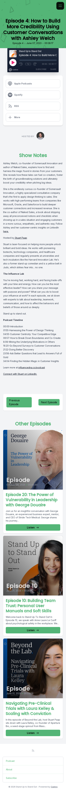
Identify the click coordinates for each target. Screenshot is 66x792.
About (9, 769)
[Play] (12, 62)
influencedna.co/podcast (31, 367)
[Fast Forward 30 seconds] (35, 64)
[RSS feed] (33, 750)
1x (28, 64)
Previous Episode (14, 402)
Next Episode (49, 402)
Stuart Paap (20, 237)
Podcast (10, 761)
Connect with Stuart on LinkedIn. (20, 374)
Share (53, 69)
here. (6, 231)
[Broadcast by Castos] (13, 69)
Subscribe (41, 69)
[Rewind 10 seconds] (21, 64)
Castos (54, 787)
